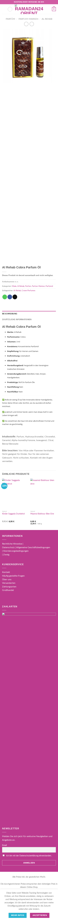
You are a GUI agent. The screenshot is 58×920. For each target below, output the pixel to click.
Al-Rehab (17, 290)
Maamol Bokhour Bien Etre (42, 514)
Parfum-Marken (28, 19)
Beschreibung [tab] (9, 314)
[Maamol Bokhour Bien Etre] (43, 494)
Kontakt (6, 572)
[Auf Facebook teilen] (9, 297)
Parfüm (10, 19)
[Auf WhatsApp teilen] (4, 297)
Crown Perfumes (28, 290)
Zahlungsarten (9, 587)
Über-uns (6, 579)
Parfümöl (49, 286)
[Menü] (3, 9)
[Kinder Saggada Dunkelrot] (15, 494)
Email (4, 845)
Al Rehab (47, 19)
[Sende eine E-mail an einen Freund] (15, 297)
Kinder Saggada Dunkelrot (13, 514)
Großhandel (8, 590)
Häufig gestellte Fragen (13, 576)
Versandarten (8, 583)
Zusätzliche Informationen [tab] (16, 319)
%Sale (14, 286)
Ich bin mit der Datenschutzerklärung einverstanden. (29, 856)
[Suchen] (10, 9)
